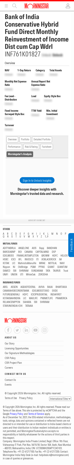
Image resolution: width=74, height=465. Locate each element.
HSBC (5, 259)
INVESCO (29, 259)
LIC (13, 263)
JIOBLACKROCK (48, 259)
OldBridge (23, 267)
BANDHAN (52, 248)
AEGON (14, 287)
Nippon (6, 267)
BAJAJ (50, 287)
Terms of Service (36, 414)
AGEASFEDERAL (28, 287)
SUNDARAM (37, 270)
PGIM (33, 267)
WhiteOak (30, 274)
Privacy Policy (26, 398)
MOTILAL (52, 263)
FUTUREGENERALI (11, 294)
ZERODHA (43, 274)
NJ (14, 267)
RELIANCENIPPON (11, 302)
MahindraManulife (27, 263)
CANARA (28, 252)
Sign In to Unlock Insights (37, 180)
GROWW (45, 255)
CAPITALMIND (42, 252)
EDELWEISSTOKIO (40, 290)
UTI (21, 274)
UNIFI (5, 274)
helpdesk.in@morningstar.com (53, 455)
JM (60, 259)
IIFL (20, 259)
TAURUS (57, 270)
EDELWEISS (8, 255)
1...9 (46, 236)
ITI (37, 259)
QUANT (51, 267)
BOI (20, 252)
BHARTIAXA (61, 287)
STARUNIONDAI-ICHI (12, 305)
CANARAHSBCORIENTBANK (16, 290)
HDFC (55, 255)
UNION (14, 274)
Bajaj (41, 248)
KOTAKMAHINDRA (11, 298)
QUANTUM (62, 267)
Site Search (14, 6)
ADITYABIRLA (9, 248)
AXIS (34, 248)
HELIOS (64, 255)
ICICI (13, 259)
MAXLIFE (33, 298)
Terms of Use (11, 398)
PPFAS (42, 267)
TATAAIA (29, 305)
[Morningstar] (24, 320)
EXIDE (55, 290)
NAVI (62, 263)
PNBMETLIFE (46, 298)
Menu (6, 6)
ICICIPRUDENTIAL (39, 294)
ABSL (5, 287)
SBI (14, 270)
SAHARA (27, 302)
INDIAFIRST (55, 294)
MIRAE (42, 263)
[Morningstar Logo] (37, 6)
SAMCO (6, 270)
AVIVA (41, 287)
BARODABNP (9, 252)
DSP (54, 252)
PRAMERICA (61, 298)
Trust (65, 270)
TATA (48, 270)
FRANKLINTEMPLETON (28, 255)
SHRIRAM (23, 270)
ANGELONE (23, 248)
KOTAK (6, 263)
